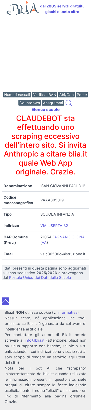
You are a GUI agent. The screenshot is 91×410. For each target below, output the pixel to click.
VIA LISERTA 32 (54, 225)
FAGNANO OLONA (68, 237)
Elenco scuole (46, 109)
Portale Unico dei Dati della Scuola (40, 277)
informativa (67, 312)
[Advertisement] (45, 54)
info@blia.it (35, 340)
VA (44, 242)
